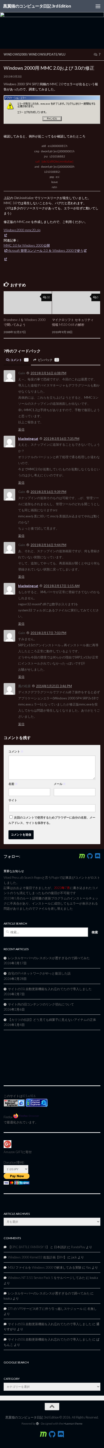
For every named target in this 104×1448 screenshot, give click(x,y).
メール (60, 784)
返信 (21, 429)
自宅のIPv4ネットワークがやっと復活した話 (39, 973)
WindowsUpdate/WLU (47, 54)
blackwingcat (28, 439)
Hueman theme (73, 1423)
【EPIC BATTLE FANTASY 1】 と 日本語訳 (37, 1247)
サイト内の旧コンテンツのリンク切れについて (41, 1004)
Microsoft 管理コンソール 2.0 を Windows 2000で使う (45, 250)
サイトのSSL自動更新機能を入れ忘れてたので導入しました (50, 989)
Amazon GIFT (13, 1152)
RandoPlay (78, 1247)
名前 (13, 784)
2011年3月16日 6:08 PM (48, 373)
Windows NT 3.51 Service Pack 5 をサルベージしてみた (46, 1278)
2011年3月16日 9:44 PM (48, 545)
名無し (92, 1309)
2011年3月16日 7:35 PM (61, 439)
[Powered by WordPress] (37, 1423)
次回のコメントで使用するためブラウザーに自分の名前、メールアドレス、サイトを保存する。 (51, 820)
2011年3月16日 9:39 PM (48, 492)
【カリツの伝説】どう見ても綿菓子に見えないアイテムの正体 (52, 1020)
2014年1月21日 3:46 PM (54, 686)
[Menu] (98, 6)
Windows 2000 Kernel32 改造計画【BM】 (37, 1257)
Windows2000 (15, 54)
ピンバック (48, 360)
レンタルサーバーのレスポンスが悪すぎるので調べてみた (49, 958)
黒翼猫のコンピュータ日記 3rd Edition (37, 6)
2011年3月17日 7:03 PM (48, 633)
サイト (12, 800)
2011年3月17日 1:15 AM (62, 586)
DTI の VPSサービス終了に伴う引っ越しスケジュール (45, 1309)
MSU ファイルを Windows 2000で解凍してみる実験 (45, 1267)
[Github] (90, 856)
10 (48, 297)
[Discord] (97, 856)
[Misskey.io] (82, 856)
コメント (18, 360)
